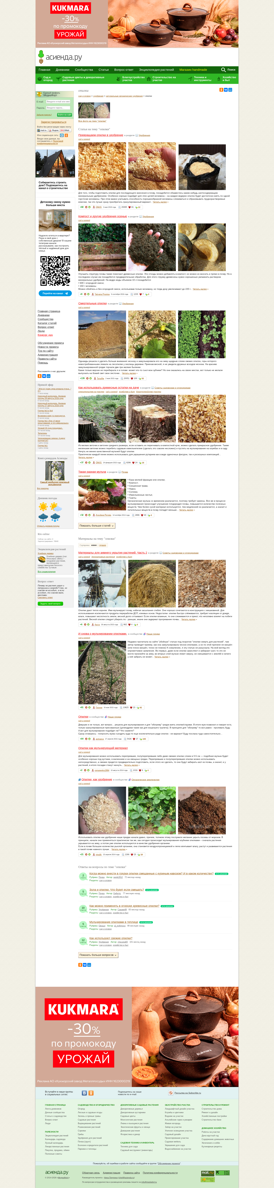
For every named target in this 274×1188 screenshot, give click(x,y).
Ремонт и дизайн (210, 1112)
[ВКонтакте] (226, 90)
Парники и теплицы (87, 1149)
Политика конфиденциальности (160, 1172)
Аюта (97, 624)
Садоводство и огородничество (96, 1105)
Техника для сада (129, 1146)
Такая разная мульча (92, 471)
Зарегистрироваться (53, 122)
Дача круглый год (210, 1135)
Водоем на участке (174, 1116)
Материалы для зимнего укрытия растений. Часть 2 (112, 552)
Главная (44, 69)
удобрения (98, 96)
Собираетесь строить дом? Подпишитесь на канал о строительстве (53, 185)
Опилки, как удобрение (97, 779)
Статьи (104, 69)
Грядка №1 (43, 446)
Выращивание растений (89, 1123)
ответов (83, 892)
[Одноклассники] (221, 90)
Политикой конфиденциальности (50, 142)
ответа (83, 876)
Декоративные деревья (132, 1109)
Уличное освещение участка (178, 1130)
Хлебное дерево (45, 553)
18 (141, 855)
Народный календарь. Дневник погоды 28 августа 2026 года (52, 397)
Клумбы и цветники (174, 1112)
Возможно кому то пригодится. (51, 416)
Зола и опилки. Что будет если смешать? (116, 889)
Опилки (83, 716)
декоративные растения (103, 557)
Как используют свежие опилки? (110, 938)
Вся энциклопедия (46, 571)
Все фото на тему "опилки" (92, 121)
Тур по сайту (46, 350)
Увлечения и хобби (211, 1143)
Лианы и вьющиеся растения (134, 1123)
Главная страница (49, 311)
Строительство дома (212, 1109)
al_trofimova (119, 926)
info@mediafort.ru (149, 1182)
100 (144, 739)
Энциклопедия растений (156, 69)
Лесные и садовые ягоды (90, 1112)
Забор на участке (173, 1127)
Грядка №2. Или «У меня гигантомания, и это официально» (53, 422)
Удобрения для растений (90, 1138)
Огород (81, 1109)
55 (143, 378)
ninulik (99, 854)
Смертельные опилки (92, 303)
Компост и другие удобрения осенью (102, 216)
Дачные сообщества (55, 1112)
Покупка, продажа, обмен (57, 1150)
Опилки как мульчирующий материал (103, 748)
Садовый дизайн (173, 1134)
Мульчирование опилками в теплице (113, 922)
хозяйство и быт (127, 392)
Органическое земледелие (146, 779)
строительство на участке (91, 392)
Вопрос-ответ (124, 69)
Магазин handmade (193, 69)
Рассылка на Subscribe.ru (188, 1093)
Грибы (81, 1134)
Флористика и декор (130, 1134)
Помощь (43, 362)
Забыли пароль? (44, 115)
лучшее (102, 545)
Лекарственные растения (57, 1146)
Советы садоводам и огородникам (172, 387)
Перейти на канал (53, 293)
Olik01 (99, 207)
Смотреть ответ (45, 597)
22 (139, 207)
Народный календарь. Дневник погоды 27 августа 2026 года (52, 404)
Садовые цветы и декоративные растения (83, 79)
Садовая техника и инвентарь (137, 1143)
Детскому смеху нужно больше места (55, 203)
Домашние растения (130, 1130)
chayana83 (123, 942)
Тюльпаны (42, 433)
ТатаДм (100, 378)
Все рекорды (43, 488)
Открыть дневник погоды (48, 526)
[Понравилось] (89, 207)
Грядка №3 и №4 (45, 411)
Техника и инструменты (202, 79)
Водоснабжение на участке (178, 1149)
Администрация (48, 354)
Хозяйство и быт (229, 79)
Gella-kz (117, 893)
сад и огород (84, 96)
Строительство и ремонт (215, 1105)
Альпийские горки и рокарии (178, 1120)
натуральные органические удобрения (124, 96)
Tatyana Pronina (102, 294)
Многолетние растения (131, 1120)
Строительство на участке (164, 79)
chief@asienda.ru (126, 1178)
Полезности (52, 1132)
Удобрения (144, 135)
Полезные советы (53, 1154)
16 (143, 463)
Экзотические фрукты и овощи (135, 1127)
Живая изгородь (172, 1123)
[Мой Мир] (230, 90)
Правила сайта (47, 358)
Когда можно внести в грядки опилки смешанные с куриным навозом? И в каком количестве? (151, 873)
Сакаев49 (122, 909)
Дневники (62, 69)
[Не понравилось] (86, 207)
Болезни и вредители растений (93, 1145)
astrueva (100, 739)
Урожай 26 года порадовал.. (50, 428)
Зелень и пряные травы (89, 1116)
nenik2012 (118, 877)
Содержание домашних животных (218, 1139)
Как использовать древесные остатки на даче (108, 387)
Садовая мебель (173, 1141)
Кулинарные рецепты (212, 1146)
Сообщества (84, 69)
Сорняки (82, 1130)
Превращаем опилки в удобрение (100, 135)
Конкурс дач (45, 335)
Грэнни (99, 707)
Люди (41, 331)
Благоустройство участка (133, 79)
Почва (125, 472)
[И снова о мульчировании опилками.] (86, 117)
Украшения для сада (175, 1145)
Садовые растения (87, 1120)
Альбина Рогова (103, 515)
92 (141, 708)
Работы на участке (211, 1132)
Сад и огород (47, 79)
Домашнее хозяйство (214, 1128)
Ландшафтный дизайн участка (179, 1109)
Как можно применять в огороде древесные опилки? (124, 905)
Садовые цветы (128, 1116)
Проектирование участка (177, 1138)
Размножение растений (89, 1127)
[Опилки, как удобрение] (102, 117)
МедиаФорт (63, 1178)
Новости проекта (48, 346)
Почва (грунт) (84, 1141)
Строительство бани (211, 1120)
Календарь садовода (55, 1139)
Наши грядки (153, 634)
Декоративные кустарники (133, 1112)
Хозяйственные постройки (214, 1116)
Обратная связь (91, 1172)
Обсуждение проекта (51, 342)
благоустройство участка (148, 392)
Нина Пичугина (111, 1178)
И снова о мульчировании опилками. (102, 633)
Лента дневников (53, 1109)
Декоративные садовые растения (140, 1105)
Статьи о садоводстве (55, 1116)
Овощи (102, 926)
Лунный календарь (54, 1143)
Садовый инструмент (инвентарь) (137, 1150)
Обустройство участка (177, 1105)
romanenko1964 (102, 770)
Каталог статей (47, 323)
